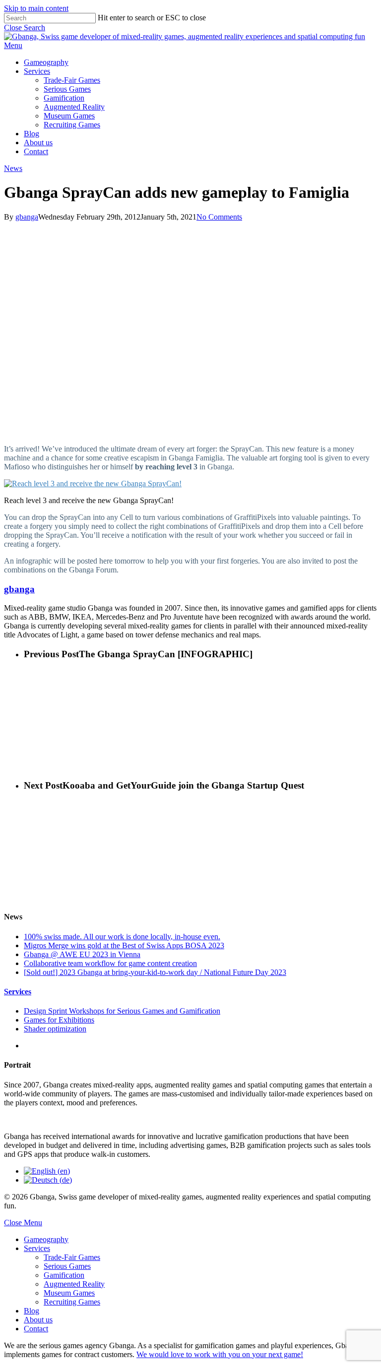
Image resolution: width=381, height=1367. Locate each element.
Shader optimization (55, 1029)
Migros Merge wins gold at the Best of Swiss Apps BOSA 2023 (124, 945)
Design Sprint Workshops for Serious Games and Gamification (122, 1011)
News (13, 168)
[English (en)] (47, 1171)
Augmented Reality (74, 1284)
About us (38, 1319)
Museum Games (69, 1293)
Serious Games (67, 1266)
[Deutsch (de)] (48, 1180)
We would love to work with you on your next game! (219, 1354)
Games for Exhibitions (59, 1020)
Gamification (64, 1275)
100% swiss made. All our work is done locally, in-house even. (122, 936)
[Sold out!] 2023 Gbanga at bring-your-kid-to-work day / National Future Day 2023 (155, 972)
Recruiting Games (72, 1302)
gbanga (26, 217)
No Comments (219, 217)
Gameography (46, 1239)
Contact (36, 1328)
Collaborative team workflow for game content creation (110, 963)
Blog (31, 1311)
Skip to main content (36, 8)
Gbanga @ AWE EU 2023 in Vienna (82, 954)
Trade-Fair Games (72, 1257)
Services (17, 991)
